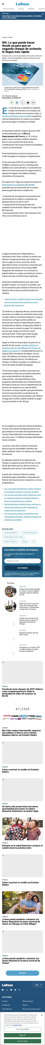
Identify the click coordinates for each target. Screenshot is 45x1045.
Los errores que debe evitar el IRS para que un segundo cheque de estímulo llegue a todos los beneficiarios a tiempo (22, 498)
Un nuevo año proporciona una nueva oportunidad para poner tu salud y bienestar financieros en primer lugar (20, 808)
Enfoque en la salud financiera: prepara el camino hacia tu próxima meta (22, 846)
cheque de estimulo (29, 532)
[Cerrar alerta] (42, 14)
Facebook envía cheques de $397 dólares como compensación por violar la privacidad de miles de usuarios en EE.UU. (22, 692)
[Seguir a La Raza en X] (7, 990)
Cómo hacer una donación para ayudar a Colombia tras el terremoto (21, 17)
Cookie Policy (17, 1025)
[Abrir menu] (3, 4)
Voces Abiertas (7, 1009)
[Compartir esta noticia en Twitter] (22, 103)
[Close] (41, 1015)
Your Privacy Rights (22, 1029)
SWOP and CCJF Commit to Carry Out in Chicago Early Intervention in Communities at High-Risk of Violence (29, 606)
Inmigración (6, 1005)
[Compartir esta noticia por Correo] (28, 103)
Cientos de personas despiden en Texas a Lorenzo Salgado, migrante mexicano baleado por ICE (29, 592)
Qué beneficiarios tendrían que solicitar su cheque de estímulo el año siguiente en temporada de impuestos (22, 507)
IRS (34, 541)
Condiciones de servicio (27, 574)
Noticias (22, 586)
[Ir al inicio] (10, 985)
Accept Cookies (22, 1041)
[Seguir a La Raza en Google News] (15, 990)
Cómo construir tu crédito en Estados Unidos (20, 770)
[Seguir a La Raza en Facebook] (3, 990)
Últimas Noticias (27, 1001)
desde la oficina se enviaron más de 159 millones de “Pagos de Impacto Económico (21, 348)
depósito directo (10, 541)
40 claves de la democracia (31, 1009)
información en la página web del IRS (18, 185)
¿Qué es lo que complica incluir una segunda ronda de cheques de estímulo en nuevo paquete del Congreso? (23, 302)
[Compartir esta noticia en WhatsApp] (11, 103)
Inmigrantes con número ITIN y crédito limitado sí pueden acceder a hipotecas (29, 649)
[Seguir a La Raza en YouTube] (11, 990)
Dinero (11, 37)
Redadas (31, 9)
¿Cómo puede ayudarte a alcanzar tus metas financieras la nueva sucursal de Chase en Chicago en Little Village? (21, 921)
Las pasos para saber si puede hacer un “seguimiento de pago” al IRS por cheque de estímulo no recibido (22, 517)
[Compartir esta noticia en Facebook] (17, 103)
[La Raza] (22, 4)
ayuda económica (10, 532)
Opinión (25, 1005)
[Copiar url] (33, 103)
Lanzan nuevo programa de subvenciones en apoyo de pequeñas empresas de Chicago (28, 621)
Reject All (22, 1035)
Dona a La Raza (8, 9)
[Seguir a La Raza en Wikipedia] (19, 990)
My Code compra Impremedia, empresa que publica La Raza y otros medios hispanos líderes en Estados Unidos (21, 732)
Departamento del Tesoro (13, 537)
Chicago (21, 9)
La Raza (4, 37)
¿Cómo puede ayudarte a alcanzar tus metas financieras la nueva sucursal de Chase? (21, 960)
